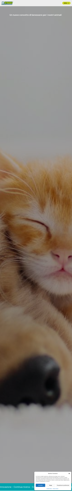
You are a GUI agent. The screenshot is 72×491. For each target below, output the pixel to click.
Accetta (40, 485)
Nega (50, 485)
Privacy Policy (55, 488)
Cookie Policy (49, 488)
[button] (69, 473)
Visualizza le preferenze (63, 485)
